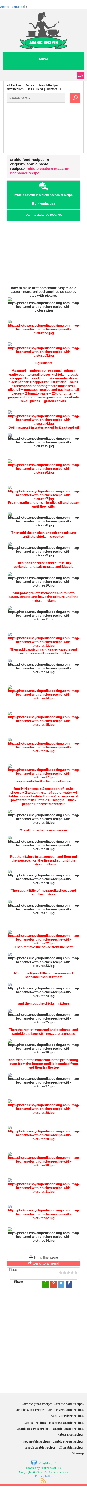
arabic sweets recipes (68, 1441)
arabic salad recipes (30, 1409)
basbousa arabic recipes (66, 1422)
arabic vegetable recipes (66, 1409)
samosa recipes (35, 1422)
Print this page (45, 1257)
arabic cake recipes (70, 1404)
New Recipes (15, 89)
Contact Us (54, 89)
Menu (43, 58)
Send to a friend (45, 1263)
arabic (80, 75)
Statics (29, 85)
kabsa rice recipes (71, 1434)
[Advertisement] (43, 137)
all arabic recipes (71, 1447)
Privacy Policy (44, 1476)
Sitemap (78, 1453)
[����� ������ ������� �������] (43, 1462)
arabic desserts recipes (33, 1428)
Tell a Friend (35, 89)
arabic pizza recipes (37, 1404)
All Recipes (14, 85)
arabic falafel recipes (68, 1428)
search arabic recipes (40, 1447)
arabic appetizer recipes (66, 1415)
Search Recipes (48, 85)
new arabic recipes (36, 1441)
